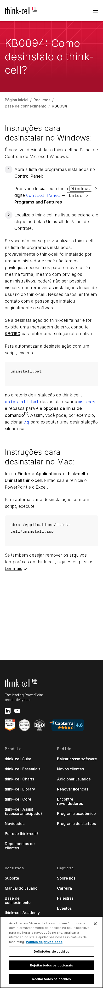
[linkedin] (8, 711)
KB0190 (12, 333)
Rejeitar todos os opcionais (51, 965)
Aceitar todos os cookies (51, 979)
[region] (51, 952)
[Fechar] (95, 924)
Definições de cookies (51, 951)
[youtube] (17, 711)
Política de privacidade (44, 942)
